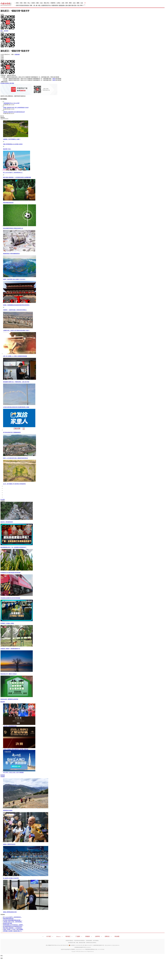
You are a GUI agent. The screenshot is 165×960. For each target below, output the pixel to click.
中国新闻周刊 (54, 5)
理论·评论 (46, 3)
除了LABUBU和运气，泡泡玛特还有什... (12, 917)
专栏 (78, 5)
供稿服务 (87, 936)
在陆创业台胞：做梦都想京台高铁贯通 (9, 699)
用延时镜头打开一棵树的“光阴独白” (9, 673)
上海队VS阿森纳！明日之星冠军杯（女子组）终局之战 (15, 749)
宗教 (31, 5)
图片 (75, 5)
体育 (66, 3)
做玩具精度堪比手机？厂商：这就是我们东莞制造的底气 (13, 547)
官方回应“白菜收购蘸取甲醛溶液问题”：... (12, 920)
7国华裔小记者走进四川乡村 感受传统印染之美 (13, 111)
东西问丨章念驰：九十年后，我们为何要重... (13, 929)
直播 (69, 5)
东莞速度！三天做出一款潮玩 (7, 623)
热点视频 (3, 499)
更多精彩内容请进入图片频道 (7, 83)
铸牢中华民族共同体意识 (22, 5)
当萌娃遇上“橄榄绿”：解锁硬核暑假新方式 (10, 648)
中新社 (53, 78)
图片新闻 (6, 30)
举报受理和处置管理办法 (90, 949)
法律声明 (97, 936)
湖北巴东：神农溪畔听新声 (7, 522)
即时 (17, 3)
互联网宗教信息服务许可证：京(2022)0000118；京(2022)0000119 (106, 945)
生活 (82, 3)
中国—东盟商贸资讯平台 (44, 5)
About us (58, 936)
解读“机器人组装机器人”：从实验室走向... (12, 927)
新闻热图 (3, 775)
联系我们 (68, 936)
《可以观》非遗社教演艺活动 (9, 726)
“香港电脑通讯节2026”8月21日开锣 (11, 103)
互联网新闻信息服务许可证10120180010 (82, 947)
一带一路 (35, 5)
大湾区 (58, 3)
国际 (37, 3)
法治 (74, 3)
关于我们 (48, 936)
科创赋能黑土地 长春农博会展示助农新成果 (10, 572)
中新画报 (3, 776)
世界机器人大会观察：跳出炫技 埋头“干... (12, 931)
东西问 (33, 3)
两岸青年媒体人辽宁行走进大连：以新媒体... (13, 924)
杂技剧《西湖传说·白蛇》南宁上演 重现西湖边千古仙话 (15, 107)
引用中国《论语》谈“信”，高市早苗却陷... (12, 921)
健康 (78, 3)
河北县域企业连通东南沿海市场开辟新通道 (10, 598)
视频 (72, 5)
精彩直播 (3, 701)
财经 (25, 3)
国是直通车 (62, 5)
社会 (41, 3)
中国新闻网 (17, 54)
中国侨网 (52, 3)
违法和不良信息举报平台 (66, 949)
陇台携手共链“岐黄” (7, 923)
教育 (70, 3)
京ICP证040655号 (64, 945)
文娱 (63, 3)
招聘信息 (107, 936)
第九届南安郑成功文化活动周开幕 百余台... (13, 926)
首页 (2, 30)
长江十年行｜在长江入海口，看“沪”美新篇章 (13, 772)
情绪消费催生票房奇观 (8, 918)
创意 (66, 5)
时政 (21, 3)
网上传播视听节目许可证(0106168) (53, 945)
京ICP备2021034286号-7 (87, 945)
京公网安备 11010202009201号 (76, 945)
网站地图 (117, 936)
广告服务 (77, 936)
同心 (29, 3)
